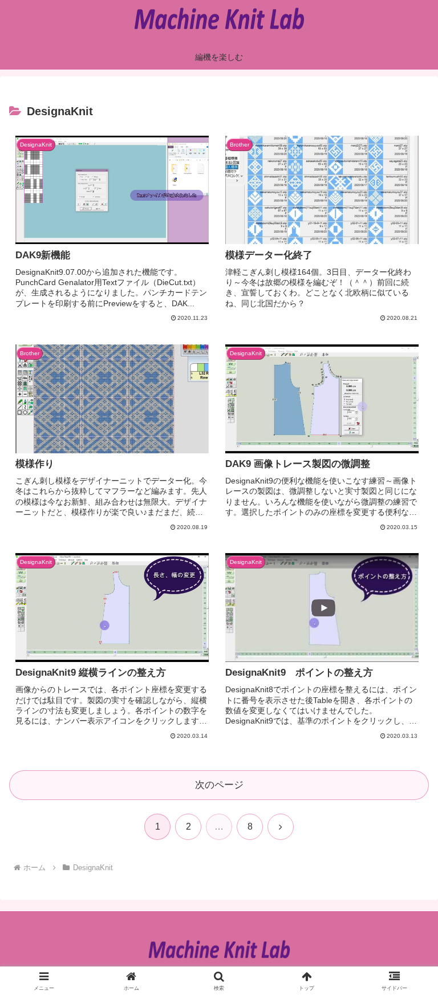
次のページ (219, 784)
